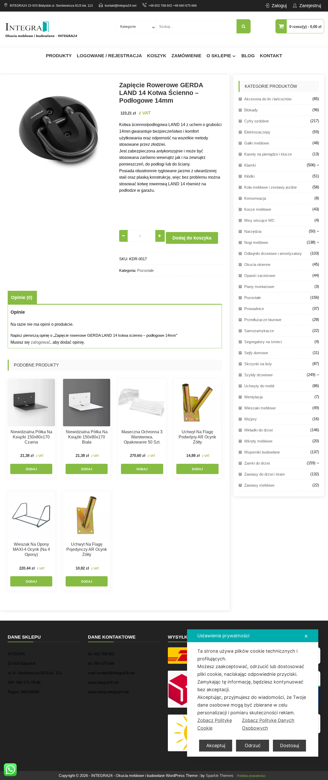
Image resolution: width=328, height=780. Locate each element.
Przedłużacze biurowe (262, 319)
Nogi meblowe (256, 242)
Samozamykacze (259, 331)
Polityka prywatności (251, 776)
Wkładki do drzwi (258, 430)
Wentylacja (253, 397)
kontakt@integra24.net (120, 5)
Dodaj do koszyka (191, 237)
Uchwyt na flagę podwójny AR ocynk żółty (197, 437)
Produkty (59, 55)
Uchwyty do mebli (259, 386)
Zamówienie (186, 55)
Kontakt (271, 55)
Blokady (251, 110)
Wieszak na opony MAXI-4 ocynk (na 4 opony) (31, 549)
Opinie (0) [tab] (21, 297)
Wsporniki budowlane (262, 452)
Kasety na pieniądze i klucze (268, 154)
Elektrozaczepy (257, 132)
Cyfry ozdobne (256, 121)
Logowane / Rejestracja (109, 55)
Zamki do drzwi (257, 463)
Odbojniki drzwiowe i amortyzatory (273, 253)
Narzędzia (252, 231)
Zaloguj (279, 5)
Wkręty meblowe (258, 441)
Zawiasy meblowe (259, 485)
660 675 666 (104, 663)
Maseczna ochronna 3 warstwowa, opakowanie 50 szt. (141, 437)
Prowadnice (254, 308)
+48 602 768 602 (160, 5)
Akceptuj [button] (215, 745)
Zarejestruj (310, 5)
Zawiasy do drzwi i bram (264, 474)
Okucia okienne (257, 264)
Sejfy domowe (256, 353)
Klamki (250, 165)
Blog (248, 55)
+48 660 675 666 (185, 5)
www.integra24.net (103, 682)
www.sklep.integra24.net (108, 692)
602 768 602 (104, 654)
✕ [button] (306, 636)
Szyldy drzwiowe (258, 375)
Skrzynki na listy (258, 364)
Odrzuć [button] (253, 745)
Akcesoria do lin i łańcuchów (268, 99)
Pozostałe (145, 270)
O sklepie (219, 55)
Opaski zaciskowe (259, 275)
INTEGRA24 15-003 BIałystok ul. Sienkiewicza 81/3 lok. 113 (51, 5)
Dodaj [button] (31, 469)
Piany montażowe (259, 286)
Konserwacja (255, 198)
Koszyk (156, 55)
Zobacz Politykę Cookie (214, 724)
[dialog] (252, 693)
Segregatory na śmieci (263, 342)
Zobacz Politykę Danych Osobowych (268, 724)
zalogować (40, 342)
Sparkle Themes (219, 775)
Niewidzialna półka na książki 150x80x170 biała (87, 437)
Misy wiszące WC (259, 220)
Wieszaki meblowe (260, 408)
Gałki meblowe (256, 143)
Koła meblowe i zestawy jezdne (270, 187)
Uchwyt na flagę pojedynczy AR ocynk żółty (86, 549)
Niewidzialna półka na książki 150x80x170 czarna (31, 437)
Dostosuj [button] (289, 745)
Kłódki (249, 176)
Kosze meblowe (257, 209)
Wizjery (250, 419)
